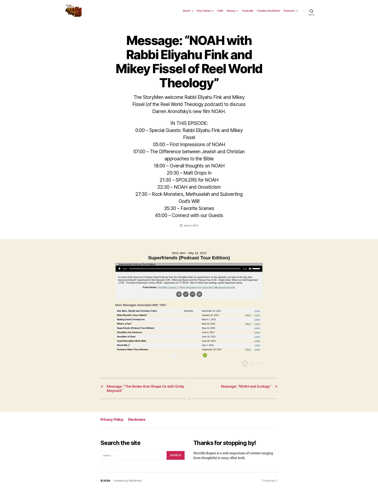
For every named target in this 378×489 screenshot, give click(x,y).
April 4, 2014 (191, 225)
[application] (189, 269)
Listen (257, 311)
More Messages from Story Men (196, 287)
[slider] (256, 268)
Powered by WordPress (128, 480)
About (186, 10)
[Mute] (250, 268)
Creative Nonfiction (268, 10)
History (231, 10)
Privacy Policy (111, 419)
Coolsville (247, 10)
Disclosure (136, 419)
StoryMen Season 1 (168, 287)
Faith (220, 10)
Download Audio (226, 287)
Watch (248, 315)
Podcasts (289, 10)
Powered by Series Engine (252, 363)
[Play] (119, 268)
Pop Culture (204, 10)
